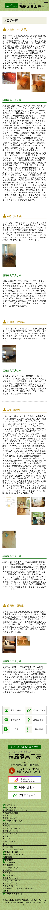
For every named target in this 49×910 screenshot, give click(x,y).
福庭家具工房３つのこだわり (16, 810)
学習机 (7, 826)
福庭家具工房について (13, 808)
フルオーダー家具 (12, 852)
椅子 (6, 836)
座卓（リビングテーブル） (15, 831)
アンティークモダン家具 (14, 849)
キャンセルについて (12, 881)
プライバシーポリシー (13, 886)
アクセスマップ (11, 818)
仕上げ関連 (9, 865)
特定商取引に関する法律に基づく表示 (19, 889)
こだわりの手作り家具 (13, 821)
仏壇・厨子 (9, 847)
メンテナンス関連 (12, 868)
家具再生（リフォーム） (14, 855)
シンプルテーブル (12, 834)
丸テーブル (9, 823)
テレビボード (10, 842)
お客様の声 (9, 860)
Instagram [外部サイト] (14, 894)
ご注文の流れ (10, 875)
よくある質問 (10, 862)
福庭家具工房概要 (12, 813)
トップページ (10, 805)
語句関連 (8, 870)
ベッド (7, 844)
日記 (6, 891)
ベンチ (7, 839)
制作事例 (8, 857)
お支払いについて (12, 878)
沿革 (6, 815)
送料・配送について (12, 883)
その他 (7, 873)
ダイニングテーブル (12, 828)
